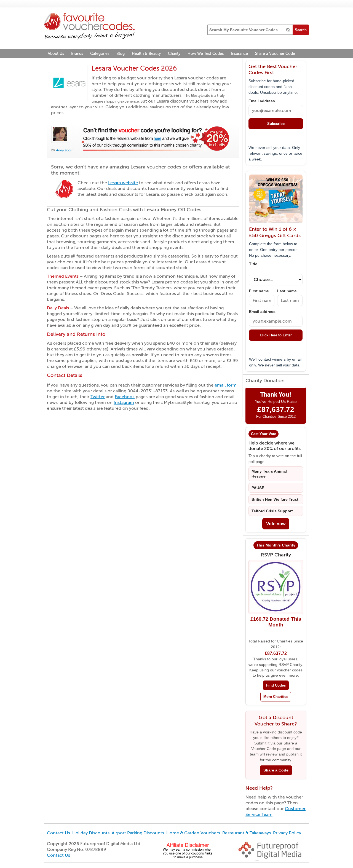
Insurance (239, 54)
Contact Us (58, 833)
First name (259, 291)
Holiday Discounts (90, 833)
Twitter (97, 396)
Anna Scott (64, 150)
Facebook (125, 396)
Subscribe (276, 124)
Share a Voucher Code (275, 54)
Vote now (275, 523)
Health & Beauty (146, 54)
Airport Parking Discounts (138, 833)
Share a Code (275, 770)
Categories (99, 54)
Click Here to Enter (276, 335)
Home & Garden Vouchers (193, 833)
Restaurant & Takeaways (246, 833)
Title (253, 264)
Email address (261, 101)
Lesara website (123, 182)
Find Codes (276, 685)
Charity (174, 54)
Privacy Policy (287, 833)
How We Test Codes (206, 54)
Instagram (124, 402)
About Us (56, 54)
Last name (287, 291)
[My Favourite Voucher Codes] (89, 27)
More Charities (275, 697)
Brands (77, 54)
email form (226, 385)
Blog (120, 54)
